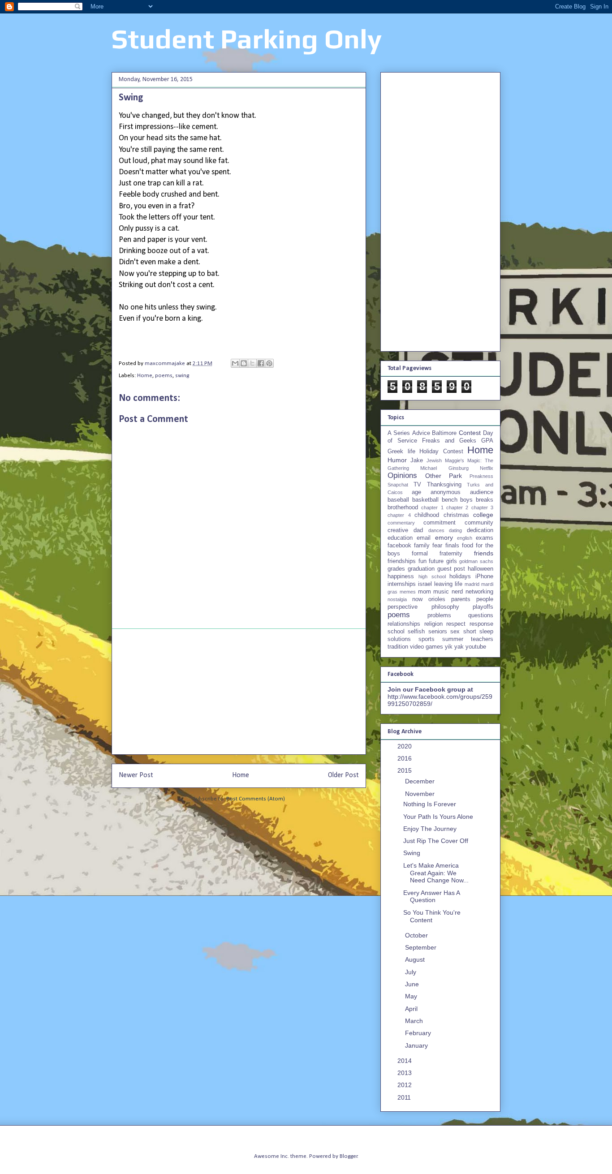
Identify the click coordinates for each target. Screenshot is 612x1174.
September (421, 947)
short (469, 631)
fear (437, 545)
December (420, 781)
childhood (426, 515)
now (417, 599)
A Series (399, 433)
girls (451, 561)
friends (483, 553)
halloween (480, 569)
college (483, 514)
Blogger (349, 1156)
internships (402, 584)
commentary (401, 522)
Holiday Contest (441, 451)
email (424, 538)
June (413, 984)
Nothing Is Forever (429, 804)
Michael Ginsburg (444, 468)
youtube (475, 647)
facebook (399, 545)
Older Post (343, 775)
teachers (482, 639)
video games (426, 647)
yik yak (454, 647)
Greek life (401, 451)
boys (466, 500)
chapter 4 (399, 515)
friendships (402, 561)
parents (460, 599)
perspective (403, 607)
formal (420, 553)
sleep (486, 631)
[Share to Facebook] (260, 363)
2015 (405, 770)
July (411, 972)
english (464, 538)
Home (144, 375)
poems (163, 375)
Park (455, 475)
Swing (411, 852)
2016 (405, 758)
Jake (416, 460)
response (481, 624)
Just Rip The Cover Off (435, 840)
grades (396, 569)
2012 (405, 1084)
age (416, 492)
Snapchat (398, 484)
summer (452, 639)
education (400, 538)
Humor (397, 460)
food (467, 545)
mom (424, 592)
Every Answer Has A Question (431, 896)
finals (452, 545)
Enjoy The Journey (430, 828)
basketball (425, 500)
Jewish (434, 460)
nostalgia (397, 599)
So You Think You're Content (432, 916)
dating (455, 530)
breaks (484, 500)
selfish (416, 631)
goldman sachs (476, 561)
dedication (480, 530)
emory (444, 537)
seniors (437, 631)
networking (479, 592)
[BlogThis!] (243, 363)
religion (433, 624)
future (436, 561)
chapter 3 (482, 507)
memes (408, 591)
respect (455, 624)
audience (481, 492)
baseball (398, 500)
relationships (404, 624)
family (422, 545)
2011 (405, 1097)
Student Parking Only (247, 38)
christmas (456, 515)
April (412, 1008)
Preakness (481, 476)
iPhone (484, 576)
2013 (405, 1072)
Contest (470, 432)
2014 (405, 1060)
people (484, 599)
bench (449, 500)
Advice (421, 433)
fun (422, 561)
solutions (399, 639)
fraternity (451, 553)
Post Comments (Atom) (255, 799)
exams (484, 538)
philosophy (445, 607)
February (419, 1032)
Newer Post (136, 775)
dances (436, 530)
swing (182, 375)
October (417, 935)
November (420, 793)
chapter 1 (432, 507)
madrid (472, 584)
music (441, 592)
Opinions (402, 475)
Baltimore (444, 433)
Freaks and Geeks (449, 441)
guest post (451, 569)
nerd (457, 592)
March (415, 1020)
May (412, 996)
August (416, 959)
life (458, 584)
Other (433, 475)
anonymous (446, 492)
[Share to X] (252, 363)
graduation (421, 569)
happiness (401, 576)
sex (455, 631)
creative (398, 530)
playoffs (483, 607)
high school (432, 576)
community (479, 523)
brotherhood (403, 507)
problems (439, 615)
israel (425, 584)
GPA (487, 441)
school (396, 631)
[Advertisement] (239, 692)
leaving (443, 584)
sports (426, 639)
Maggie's (454, 460)
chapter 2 (457, 507)
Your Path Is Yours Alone (438, 816)
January (417, 1045)
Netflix (486, 468)
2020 (405, 746)
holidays (460, 576)
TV (417, 485)
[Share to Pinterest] (269, 363)
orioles (436, 599)
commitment (439, 523)
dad (418, 530)
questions (480, 615)
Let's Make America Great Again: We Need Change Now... (436, 873)
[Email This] (235, 363)
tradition (398, 647)
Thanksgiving (444, 485)
